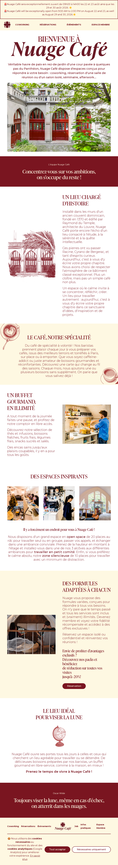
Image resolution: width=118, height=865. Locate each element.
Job (76, 826)
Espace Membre (100, 826)
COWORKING (22, 24)
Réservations (28, 826)
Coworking (13, 826)
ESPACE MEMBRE (101, 24)
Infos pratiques (86, 826)
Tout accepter (57, 849)
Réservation (74, 686)
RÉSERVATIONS (48, 24)
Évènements (44, 826)
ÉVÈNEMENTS (74, 24)
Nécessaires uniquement (91, 849)
